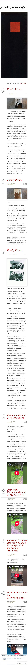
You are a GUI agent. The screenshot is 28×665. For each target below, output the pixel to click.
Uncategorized (10, 94)
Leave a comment (25, 94)
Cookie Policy (4, 659)
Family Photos (14, 89)
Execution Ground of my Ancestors (16, 416)
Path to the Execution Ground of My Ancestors (16, 492)
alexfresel (13, 93)
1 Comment (25, 422)
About (2, 3)
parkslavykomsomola (13, 7)
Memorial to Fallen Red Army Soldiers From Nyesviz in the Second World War (17, 545)
